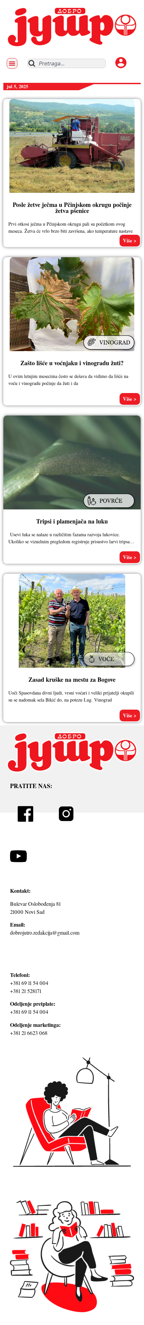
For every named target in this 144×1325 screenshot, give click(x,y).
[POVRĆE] (109, 508)
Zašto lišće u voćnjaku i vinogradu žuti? (72, 362)
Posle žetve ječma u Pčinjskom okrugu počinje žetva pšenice (72, 207)
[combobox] (66, 63)
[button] (12, 63)
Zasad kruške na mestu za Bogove (72, 679)
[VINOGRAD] (109, 350)
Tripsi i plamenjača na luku (72, 521)
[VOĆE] (109, 667)
